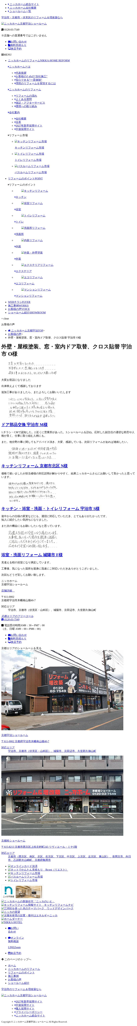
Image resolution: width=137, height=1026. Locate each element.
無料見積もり (18, 45)
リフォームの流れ (26, 95)
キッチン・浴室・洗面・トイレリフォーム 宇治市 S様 (50, 508)
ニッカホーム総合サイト (24, 4)
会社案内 (14, 112)
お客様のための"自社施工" (31, 76)
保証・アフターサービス (30, 102)
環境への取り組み (26, 106)
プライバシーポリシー (29, 1012)
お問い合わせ (19, 41)
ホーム (12, 965)
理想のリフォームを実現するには (36, 83)
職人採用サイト (25, 1008)
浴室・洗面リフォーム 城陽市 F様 (32, 555)
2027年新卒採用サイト (29, 125)
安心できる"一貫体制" (29, 79)
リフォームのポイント (25, 178)
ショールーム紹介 (27, 312)
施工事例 (18, 305)
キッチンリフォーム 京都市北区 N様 (34, 466)
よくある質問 (24, 99)
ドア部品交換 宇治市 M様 (24, 424)
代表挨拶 (21, 72)
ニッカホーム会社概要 (22, 7)
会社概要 (21, 118)
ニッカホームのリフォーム (39, 60)
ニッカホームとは (19, 66)
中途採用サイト (25, 129)
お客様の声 (19, 309)
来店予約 (16, 48)
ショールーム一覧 (20, 11)
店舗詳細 (7, 590)
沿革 (18, 122)
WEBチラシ (19, 302)
